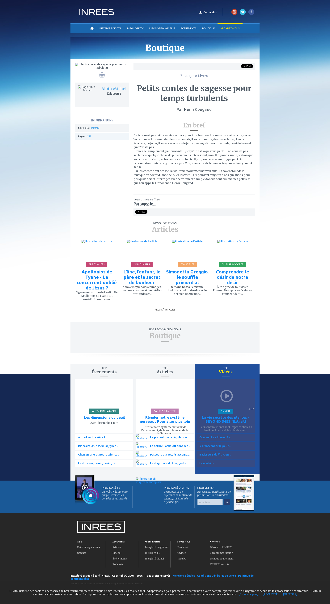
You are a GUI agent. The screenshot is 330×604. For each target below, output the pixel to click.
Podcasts (117, 564)
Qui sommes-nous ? (221, 552)
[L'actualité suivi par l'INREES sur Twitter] (243, 14)
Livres (203, 76)
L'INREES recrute (219, 564)
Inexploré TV (152, 552)
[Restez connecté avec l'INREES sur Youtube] (234, 14)
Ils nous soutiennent (221, 558)
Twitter (181, 552)
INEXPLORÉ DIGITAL (110, 28)
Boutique (208, 28)
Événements (189, 28)
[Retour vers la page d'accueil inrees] (96, 14)
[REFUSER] (290, 594)
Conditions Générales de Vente (216, 575)
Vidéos (116, 552)
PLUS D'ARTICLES (165, 309)
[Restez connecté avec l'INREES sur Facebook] (251, 14)
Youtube (181, 558)
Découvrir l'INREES (221, 547)
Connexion (210, 12)
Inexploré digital (154, 558)
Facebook (182, 547)
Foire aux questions (88, 547)
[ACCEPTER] (271, 594)
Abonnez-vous (230, 28)
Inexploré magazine (156, 547)
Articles (116, 547)
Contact (81, 552)
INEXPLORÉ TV (135, 28)
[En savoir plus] (248, 594)
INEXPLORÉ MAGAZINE (162, 28)
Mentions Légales (184, 575)
